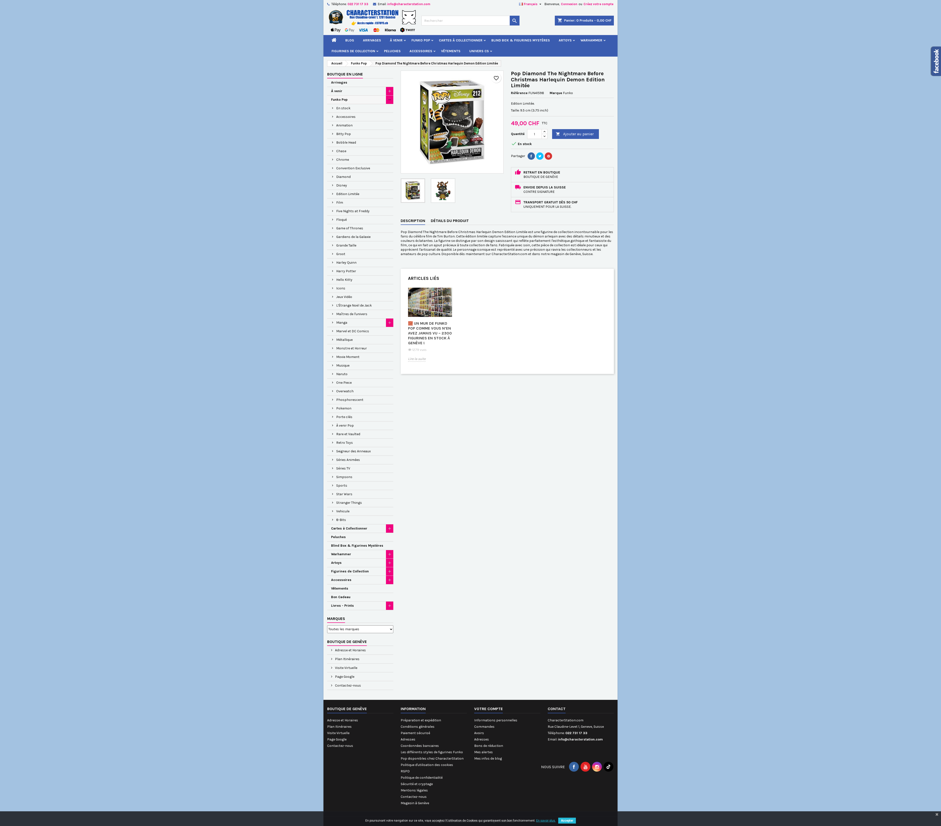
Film (339, 202)
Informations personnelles (495, 720)
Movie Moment (347, 357)
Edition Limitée (347, 194)
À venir (396, 40)
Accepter (567, 820)
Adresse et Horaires (350, 650)
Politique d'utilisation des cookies (427, 765)
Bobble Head (346, 142)
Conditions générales (417, 727)
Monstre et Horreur (351, 348)
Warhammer (591, 40)
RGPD (405, 771)
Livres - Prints (342, 606)
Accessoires (420, 51)
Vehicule (342, 511)
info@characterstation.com (408, 4)
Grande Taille (346, 245)
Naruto (341, 374)
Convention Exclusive (353, 168)
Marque (556, 93)
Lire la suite (417, 359)
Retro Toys (344, 443)
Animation (344, 125)
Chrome (342, 160)
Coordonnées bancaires (420, 746)
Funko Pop (420, 40)
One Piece (344, 383)
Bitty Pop (343, 134)
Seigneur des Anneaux (353, 451)
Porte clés (344, 417)
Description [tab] (413, 220)
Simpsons (344, 477)
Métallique (344, 340)
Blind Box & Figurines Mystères (520, 40)
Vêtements (450, 51)
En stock (343, 108)
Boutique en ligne (345, 74)
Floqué (341, 220)
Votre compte (488, 708)
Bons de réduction (488, 746)
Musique (342, 365)
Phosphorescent (349, 400)
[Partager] (531, 156)
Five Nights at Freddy (353, 211)
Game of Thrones (349, 228)
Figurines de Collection (353, 51)
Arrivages (372, 40)
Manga (341, 323)
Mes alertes (483, 752)
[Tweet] (540, 156)
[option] (430, 328)
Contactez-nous (347, 685)
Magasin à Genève (415, 803)
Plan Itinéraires (346, 659)
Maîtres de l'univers (351, 314)
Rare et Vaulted (348, 434)
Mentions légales (414, 790)
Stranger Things (349, 503)
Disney (341, 185)
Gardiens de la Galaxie (353, 237)
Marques (336, 618)
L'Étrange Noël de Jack (354, 305)
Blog (349, 40)
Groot (340, 254)
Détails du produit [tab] (450, 220)
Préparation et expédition (421, 720)
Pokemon (343, 408)
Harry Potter (346, 271)
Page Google (344, 677)
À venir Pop (345, 425)
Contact (557, 708)
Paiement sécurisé (415, 733)
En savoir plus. (546, 820)
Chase (341, 151)
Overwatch (345, 391)
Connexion (569, 4)
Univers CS (479, 51)
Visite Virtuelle (345, 668)
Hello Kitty (344, 280)
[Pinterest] (548, 156)
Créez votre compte (598, 4)
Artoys (565, 40)
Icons (340, 288)
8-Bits (341, 520)
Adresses (408, 739)
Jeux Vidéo (344, 297)
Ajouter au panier (575, 134)
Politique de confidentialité (422, 778)
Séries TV (343, 468)
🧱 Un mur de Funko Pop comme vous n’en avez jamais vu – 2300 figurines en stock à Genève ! (430, 333)
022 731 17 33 (357, 4)
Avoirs (479, 733)
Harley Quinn (346, 262)
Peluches (392, 51)
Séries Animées (348, 460)
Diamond (343, 177)
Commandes (484, 727)
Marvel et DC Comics (352, 331)
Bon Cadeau (340, 597)
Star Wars (344, 494)
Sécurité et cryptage (417, 784)
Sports (341, 485)
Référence (519, 93)
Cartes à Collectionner (461, 40)
